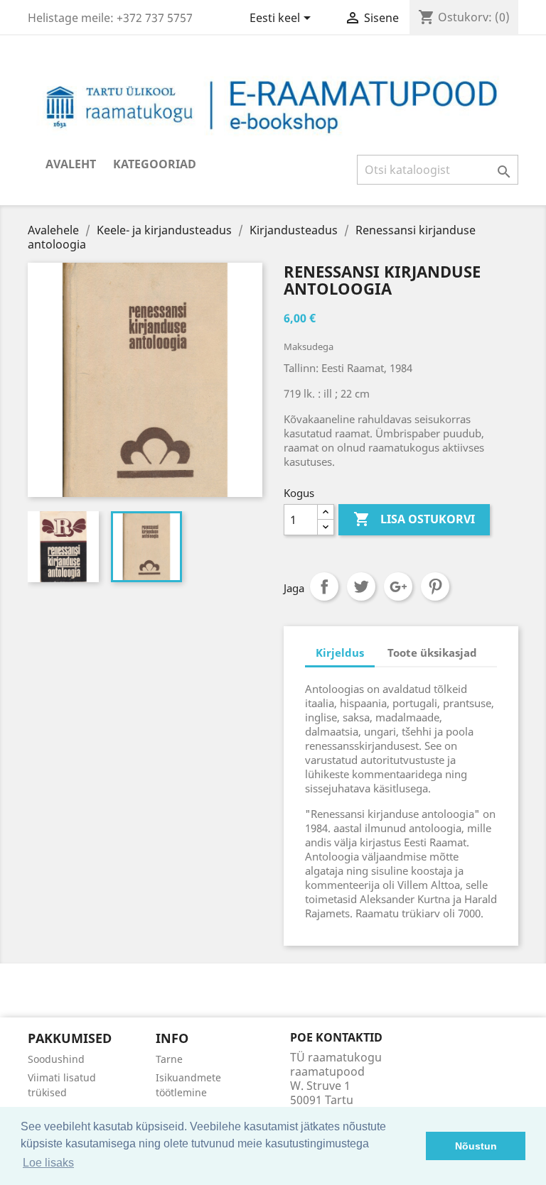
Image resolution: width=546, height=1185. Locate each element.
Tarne (169, 1059)
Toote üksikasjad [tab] (432, 652)
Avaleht (71, 164)
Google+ (398, 586)
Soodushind (56, 1059)
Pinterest (435, 586)
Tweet (361, 586)
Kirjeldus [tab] (340, 652)
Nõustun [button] (476, 1146)
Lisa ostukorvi (414, 519)
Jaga (324, 586)
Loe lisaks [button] (48, 1163)
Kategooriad (154, 164)
